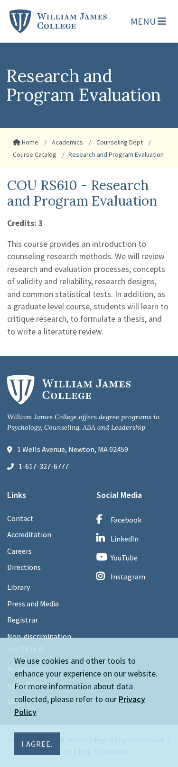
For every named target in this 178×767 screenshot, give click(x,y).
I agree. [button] (37, 744)
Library (18, 587)
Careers (19, 551)
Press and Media (33, 603)
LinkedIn (125, 538)
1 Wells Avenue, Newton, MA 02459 (72, 449)
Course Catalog (34, 154)
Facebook (126, 519)
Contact (20, 518)
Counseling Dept (119, 142)
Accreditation (29, 534)
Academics (66, 142)
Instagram (128, 576)
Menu (144, 21)
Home (29, 142)
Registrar (22, 619)
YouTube (124, 557)
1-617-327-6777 (44, 466)
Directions (24, 567)
